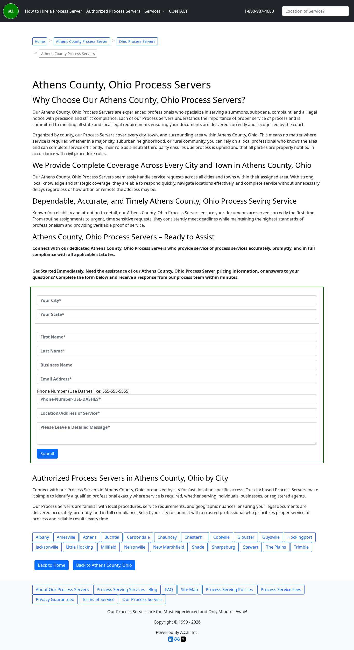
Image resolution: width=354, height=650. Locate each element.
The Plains (276, 547)
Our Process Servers (142, 599)
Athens (90, 537)
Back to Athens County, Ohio (104, 565)
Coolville (221, 537)
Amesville (66, 537)
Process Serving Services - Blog (127, 589)
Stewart (250, 547)
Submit (47, 454)
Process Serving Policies (229, 589)
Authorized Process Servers (113, 11)
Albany (42, 537)
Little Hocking (79, 547)
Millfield (108, 547)
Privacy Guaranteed (55, 599)
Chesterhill (195, 537)
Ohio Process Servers (137, 41)
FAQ (169, 589)
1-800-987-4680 (259, 11)
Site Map (189, 589)
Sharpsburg (223, 547)
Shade (198, 547)
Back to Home (51, 565)
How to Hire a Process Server (53, 11)
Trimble (301, 547)
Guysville (271, 537)
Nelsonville (134, 547)
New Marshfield (168, 547)
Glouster (245, 537)
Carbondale (138, 537)
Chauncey (167, 537)
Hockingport (299, 537)
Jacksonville (47, 547)
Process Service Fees (281, 589)
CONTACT (178, 11)
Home (40, 41)
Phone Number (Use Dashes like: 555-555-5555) (83, 391)
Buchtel (111, 537)
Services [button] (153, 11)
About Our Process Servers (62, 589)
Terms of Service (98, 599)
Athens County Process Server (82, 41)
